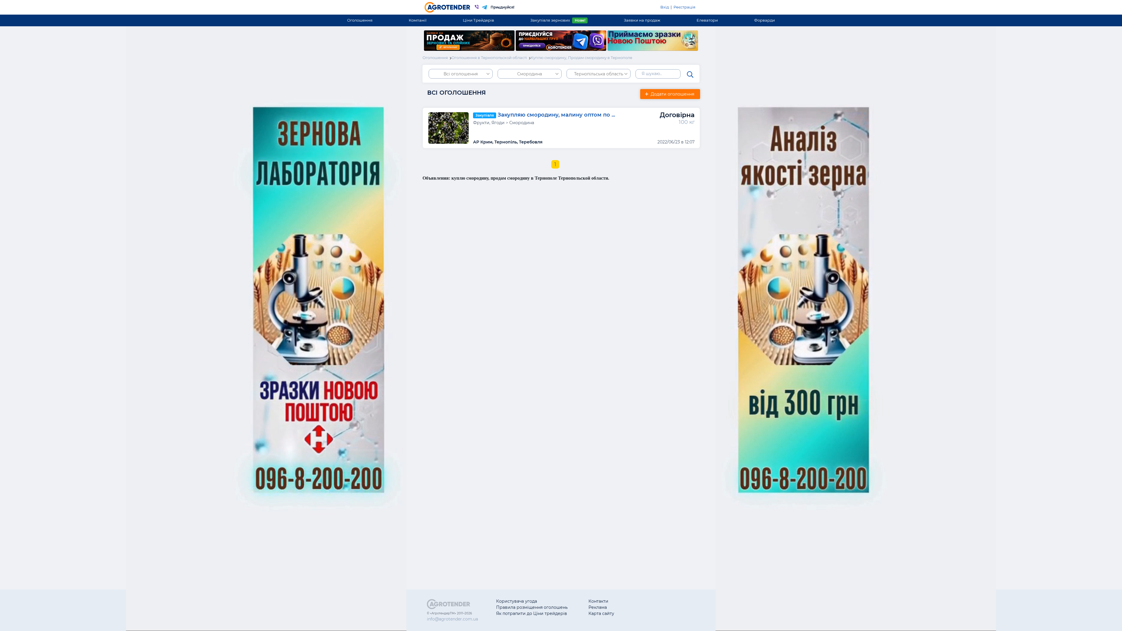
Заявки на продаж (642, 20)
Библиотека (648, 601)
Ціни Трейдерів (478, 20)
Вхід (664, 7)
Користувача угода (516, 601)
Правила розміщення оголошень (532, 607)
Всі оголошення (461, 74)
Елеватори (707, 20)
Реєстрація (684, 7)
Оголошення (360, 20)
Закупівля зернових (557, 20)
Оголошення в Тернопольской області (489, 57)
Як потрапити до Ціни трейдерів (531, 613)
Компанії (418, 20)
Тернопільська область (598, 74)
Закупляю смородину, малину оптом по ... (556, 115)
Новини (643, 613)
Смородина (529, 74)
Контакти (598, 601)
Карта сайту (601, 613)
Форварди (764, 20)
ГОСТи (641, 607)
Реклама (597, 607)
